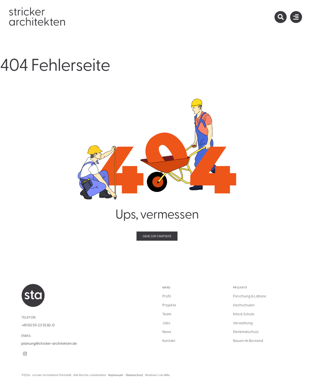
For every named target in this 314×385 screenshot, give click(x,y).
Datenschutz (134, 375)
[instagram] (25, 353)
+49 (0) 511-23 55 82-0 (38, 324)
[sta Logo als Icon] (33, 285)
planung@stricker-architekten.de (49, 343)
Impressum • (116, 375)
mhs (167, 375)
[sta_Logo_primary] (37, 8)
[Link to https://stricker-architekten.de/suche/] (280, 17)
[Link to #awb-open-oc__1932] (296, 17)
